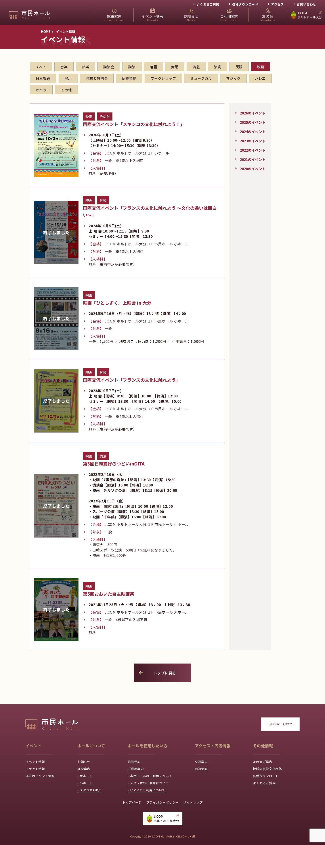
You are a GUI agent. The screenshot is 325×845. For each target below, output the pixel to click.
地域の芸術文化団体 (267, 769)
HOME (45, 31)
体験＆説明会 (97, 78)
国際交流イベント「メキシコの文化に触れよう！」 (134, 124)
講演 (132, 66)
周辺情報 (201, 769)
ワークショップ (163, 78)
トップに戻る (165, 672)
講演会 (108, 66)
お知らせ (83, 761)
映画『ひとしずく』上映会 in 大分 (117, 302)
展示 (68, 78)
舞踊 (174, 66)
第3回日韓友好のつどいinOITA (114, 463)
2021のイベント (253, 159)
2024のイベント (253, 131)
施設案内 (83, 769)
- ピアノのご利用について (146, 790)
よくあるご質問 (208, 4)
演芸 (196, 66)
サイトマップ (193, 802)
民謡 (239, 66)
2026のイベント (253, 112)
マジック (233, 78)
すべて (41, 66)
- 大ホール (85, 776)
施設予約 (134, 761)
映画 (260, 66)
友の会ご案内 (262, 761)
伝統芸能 (129, 78)
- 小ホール (85, 783)
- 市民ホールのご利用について (150, 776)
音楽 (64, 66)
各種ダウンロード (245, 4)
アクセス (277, 4)
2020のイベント (253, 168)
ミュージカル (201, 78)
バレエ (260, 78)
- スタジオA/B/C (89, 790)
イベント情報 (65, 31)
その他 (66, 89)
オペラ (41, 89)
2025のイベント (253, 122)
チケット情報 (35, 769)
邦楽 (85, 66)
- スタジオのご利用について (148, 783)
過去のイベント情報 (40, 776)
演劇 (217, 66)
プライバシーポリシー (162, 802)
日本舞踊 (43, 78)
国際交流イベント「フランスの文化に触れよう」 (131, 380)
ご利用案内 (136, 769)
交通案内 (201, 761)
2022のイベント (253, 149)
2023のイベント (253, 140)
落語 (153, 66)
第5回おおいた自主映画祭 (108, 594)
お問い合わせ (306, 4)
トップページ (132, 802)
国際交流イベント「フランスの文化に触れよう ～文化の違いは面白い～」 (150, 211)
